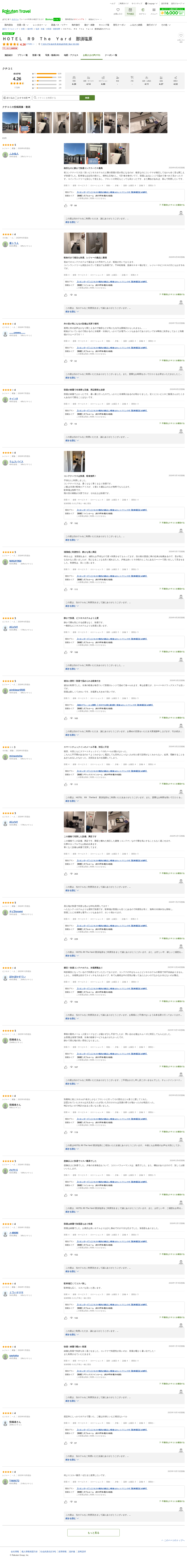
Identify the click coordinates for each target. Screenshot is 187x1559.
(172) (91, 55)
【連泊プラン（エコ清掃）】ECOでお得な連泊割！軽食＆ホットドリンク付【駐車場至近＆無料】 (115, 705)
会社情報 (15, 1551)
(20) (52, 55)
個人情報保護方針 (29, 1551)
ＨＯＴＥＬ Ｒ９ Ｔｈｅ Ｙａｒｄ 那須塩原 (47, 38)
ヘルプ (112, 3)
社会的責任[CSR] (48, 1551)
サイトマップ (137, 3)
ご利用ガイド (123, 3)
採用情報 (62, 1551)
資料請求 (82, 1551)
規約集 (72, 1551)
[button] (10, 122)
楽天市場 (164, 3)
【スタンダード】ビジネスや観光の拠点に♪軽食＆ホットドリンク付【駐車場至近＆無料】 (112, 192)
